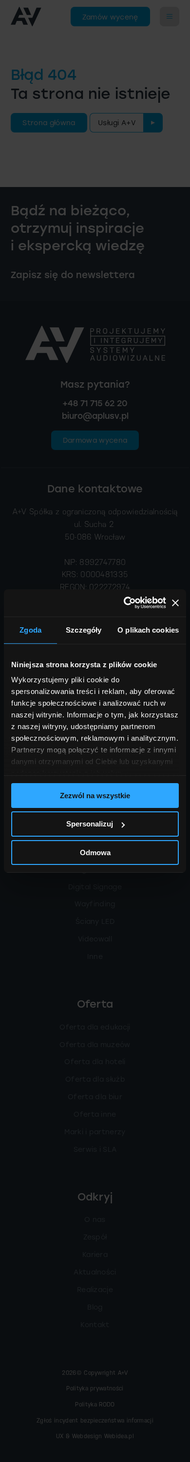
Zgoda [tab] (30, 629)
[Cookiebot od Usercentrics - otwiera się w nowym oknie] (125, 603)
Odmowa (95, 852)
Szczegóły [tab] (83, 629)
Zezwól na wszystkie (95, 795)
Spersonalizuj (89, 824)
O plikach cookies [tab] (148, 629)
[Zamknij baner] (175, 603)
